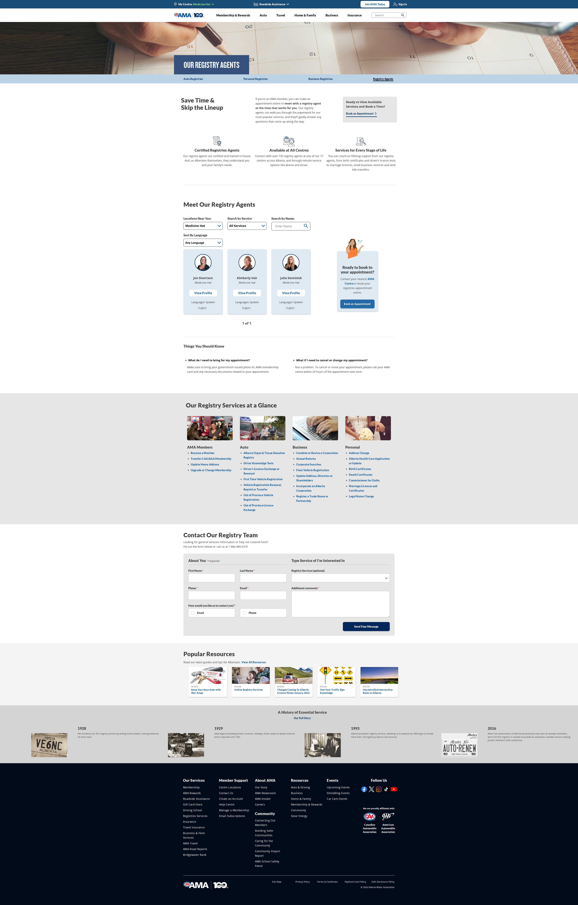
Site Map (276, 881)
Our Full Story (302, 718)
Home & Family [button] (305, 15)
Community (265, 813)
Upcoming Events (338, 787)
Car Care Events (337, 799)
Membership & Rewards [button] (233, 15)
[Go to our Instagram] (379, 788)
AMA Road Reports (195, 849)
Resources (300, 780)
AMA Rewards (192, 793)
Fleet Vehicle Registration (312, 470)
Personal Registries (256, 79)
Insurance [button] (355, 15)
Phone (192, 588)
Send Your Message (366, 626)
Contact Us (226, 793)
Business (297, 793)
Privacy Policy (302, 881)
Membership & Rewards (306, 804)
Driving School (192, 810)
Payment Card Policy (355, 881)
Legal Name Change (361, 496)
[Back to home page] (189, 15)
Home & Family (301, 799)
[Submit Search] (306, 226)
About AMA (265, 780)
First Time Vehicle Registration (263, 479)
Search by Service (239, 218)
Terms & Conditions (327, 881)
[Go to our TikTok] (386, 788)
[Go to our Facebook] (364, 788)
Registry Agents (383, 79)
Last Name (246, 570)
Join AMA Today (375, 4)
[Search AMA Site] (402, 15)
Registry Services (308, 570)
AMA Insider (263, 799)
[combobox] (287, 226)
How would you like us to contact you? (211, 605)
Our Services (194, 780)
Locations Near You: (197, 218)
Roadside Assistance (196, 799)
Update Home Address (205, 464)
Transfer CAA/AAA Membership (211, 458)
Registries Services (195, 816)
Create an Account (231, 799)
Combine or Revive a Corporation (317, 453)
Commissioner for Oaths (364, 480)
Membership (191, 787)
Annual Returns (306, 458)
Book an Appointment (357, 303)
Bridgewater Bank (194, 855)
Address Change (359, 453)
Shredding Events (338, 793)
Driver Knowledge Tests (259, 463)
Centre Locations (230, 787)
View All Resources (253, 662)
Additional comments (304, 588)
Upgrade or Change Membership (211, 470)
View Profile (203, 293)
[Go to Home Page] (206, 885)
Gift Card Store (192, 804)
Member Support (233, 780)
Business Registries (320, 79)
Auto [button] (263, 15)
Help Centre (227, 804)
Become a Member (202, 453)
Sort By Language (195, 235)
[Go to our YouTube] (394, 788)
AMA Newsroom (265, 793)
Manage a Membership (234, 810)
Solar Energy (299, 816)
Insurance (189, 821)
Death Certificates (360, 474)
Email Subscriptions (232, 816)
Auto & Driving (300, 787)
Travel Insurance (194, 827)
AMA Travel (190, 843)
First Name (195, 570)
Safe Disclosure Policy (383, 881)
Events (332, 780)
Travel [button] (280, 15)
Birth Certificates (360, 469)
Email (243, 588)
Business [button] (332, 15)
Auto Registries (193, 79)
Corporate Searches (308, 464)
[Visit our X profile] (371, 788)
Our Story (261, 787)
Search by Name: (283, 218)
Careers (260, 804)
